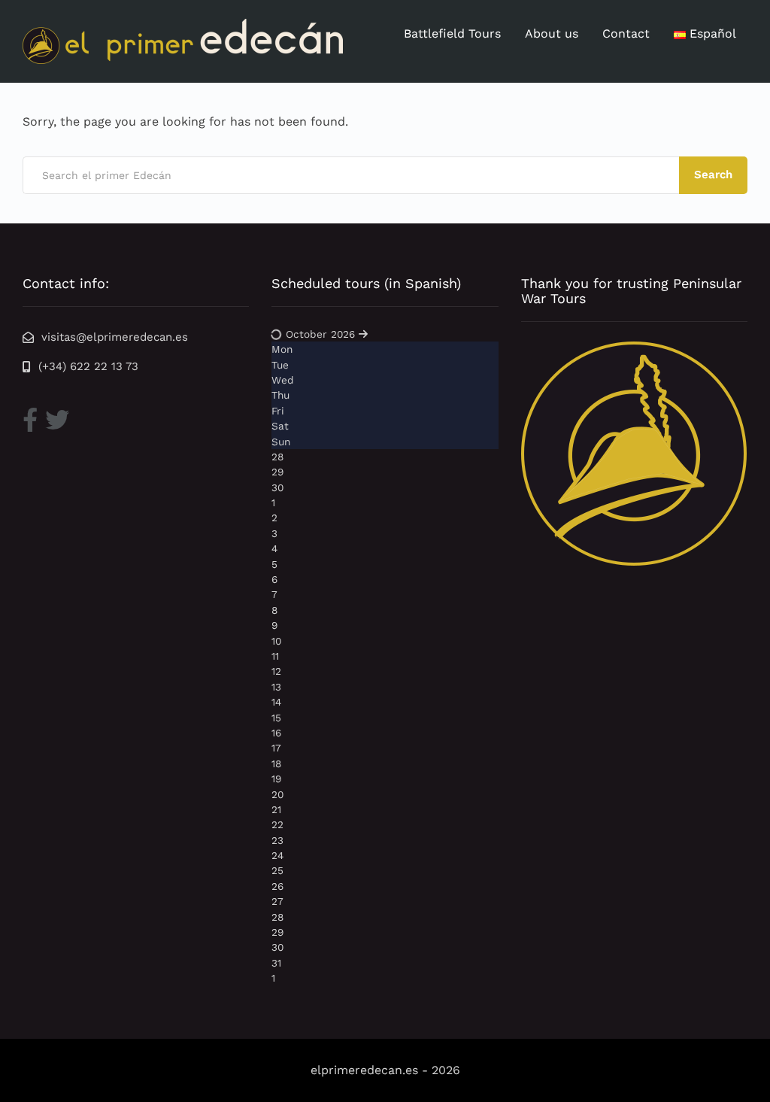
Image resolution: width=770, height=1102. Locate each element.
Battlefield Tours (452, 33)
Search (713, 174)
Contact (626, 33)
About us (551, 33)
